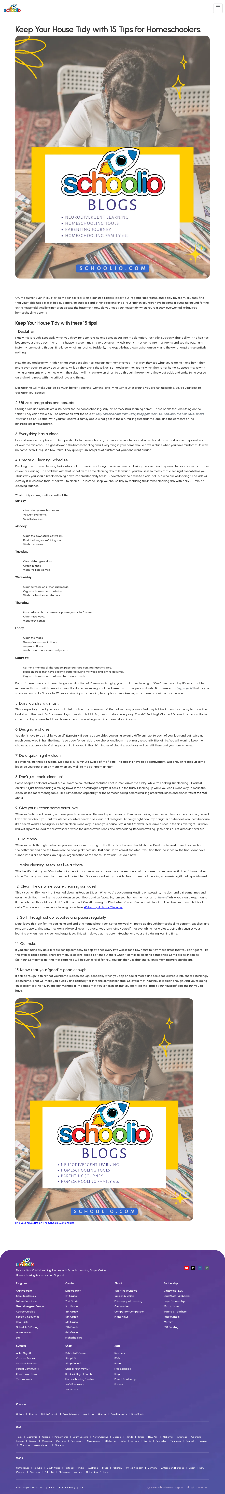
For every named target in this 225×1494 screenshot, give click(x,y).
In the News (121, 1316)
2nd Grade (71, 1301)
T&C (82, 1487)
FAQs (117, 1358)
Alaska (203, 1441)
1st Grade (71, 1296)
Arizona (46, 1437)
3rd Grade (71, 1306)
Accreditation (24, 1332)
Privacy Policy (67, 1487)
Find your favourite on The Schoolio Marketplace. (45, 1222)
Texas (19, 1437)
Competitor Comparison (129, 1311)
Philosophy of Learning (128, 1301)
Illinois (141, 1437)
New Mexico (93, 1441)
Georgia (117, 1437)
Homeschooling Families (79, 1379)
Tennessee (176, 1441)
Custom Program (26, 1358)
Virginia (147, 1441)
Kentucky (191, 1441)
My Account (72, 1389)
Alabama (168, 1437)
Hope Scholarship (174, 1301)
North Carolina (100, 1437)
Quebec (102, 1414)
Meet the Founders (125, 1290)
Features (119, 1353)
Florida (129, 1437)
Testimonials (24, 1379)
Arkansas (182, 1437)
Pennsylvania (61, 1437)
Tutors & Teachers (175, 1311)
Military (168, 1322)
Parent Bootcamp (125, 1379)
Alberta (33, 1414)
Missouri (33, 1441)
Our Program (24, 1290)
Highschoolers (73, 1337)
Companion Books (27, 1374)
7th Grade (71, 1327)
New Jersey (77, 1441)
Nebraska (161, 1441)
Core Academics (26, 1296)
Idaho (123, 1441)
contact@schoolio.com (30, 1487)
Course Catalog (25, 1311)
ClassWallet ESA (173, 1290)
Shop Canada (73, 1363)
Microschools (172, 1306)
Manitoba (88, 1414)
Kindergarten (73, 1290)
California (32, 1437)
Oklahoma (110, 1441)
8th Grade (71, 1332)
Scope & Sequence (27, 1316)
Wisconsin (47, 1441)
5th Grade (71, 1316)
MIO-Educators (74, 1384)
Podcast (119, 1384)
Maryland (61, 1441)
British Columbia (49, 1414)
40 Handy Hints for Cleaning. (103, 907)
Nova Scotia (137, 1414)
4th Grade (71, 1311)
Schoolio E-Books (75, 1353)
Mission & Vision (124, 1296)
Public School (172, 1316)
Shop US (70, 1358)
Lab (18, 1337)
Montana (25, 1445)
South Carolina (80, 1437)
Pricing (118, 1363)
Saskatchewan (71, 1414)
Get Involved (122, 1306)
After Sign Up (24, 1353)
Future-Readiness (26, 1301)
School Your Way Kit (77, 1368)
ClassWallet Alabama (177, 1296)
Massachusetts (42, 1445)
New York (153, 1437)
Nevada (135, 1441)
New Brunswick (119, 1414)
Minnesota (60, 1445)
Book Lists (22, 1322)
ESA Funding (171, 1327)
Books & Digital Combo (79, 1374)
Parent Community (27, 1368)
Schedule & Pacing (27, 1327)
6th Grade (71, 1322)
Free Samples (122, 1368)
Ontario (20, 1414)
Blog (117, 1374)
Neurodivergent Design (30, 1306)
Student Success (26, 1363)
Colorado (196, 1437)
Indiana (20, 1441)
